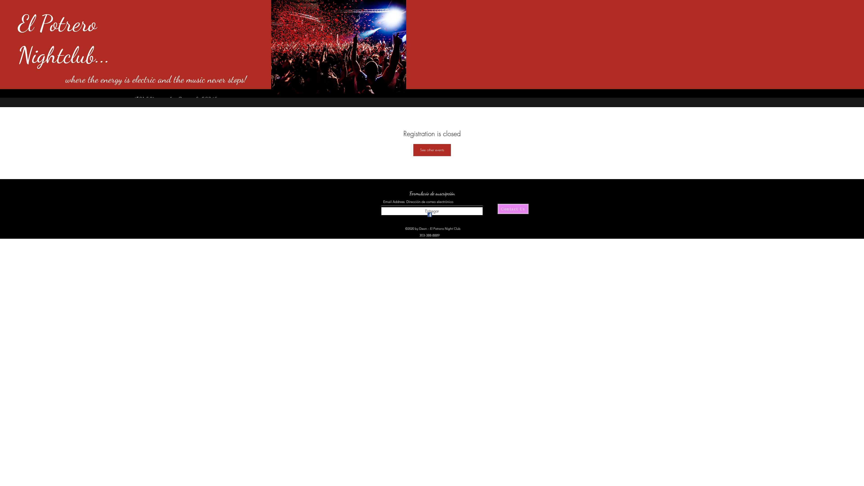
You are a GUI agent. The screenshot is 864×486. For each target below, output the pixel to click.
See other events (432, 149)
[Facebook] (430, 214)
